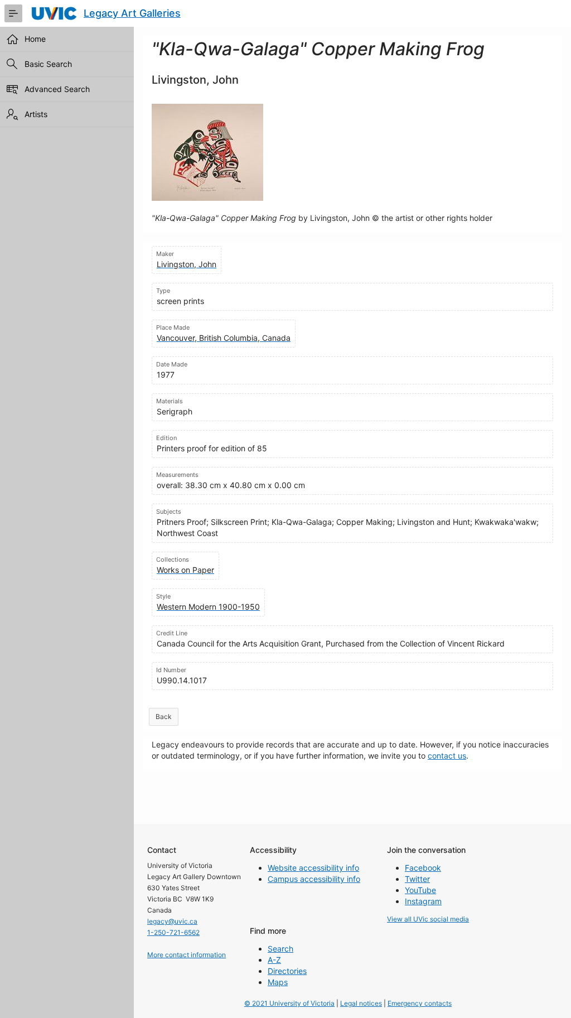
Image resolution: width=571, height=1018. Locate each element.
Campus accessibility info (314, 879)
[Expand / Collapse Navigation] (13, 13)
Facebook (423, 867)
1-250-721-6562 (173, 932)
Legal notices (361, 1003)
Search (280, 948)
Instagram (423, 901)
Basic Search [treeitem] (48, 64)
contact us (447, 755)
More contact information (186, 955)
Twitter (417, 879)
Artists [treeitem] (36, 114)
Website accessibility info (313, 867)
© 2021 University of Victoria (289, 1003)
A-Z (274, 959)
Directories (287, 971)
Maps (278, 982)
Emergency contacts (420, 1003)
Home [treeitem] (35, 39)
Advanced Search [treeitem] (57, 89)
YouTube (420, 890)
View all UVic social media (428, 919)
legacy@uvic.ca (172, 921)
